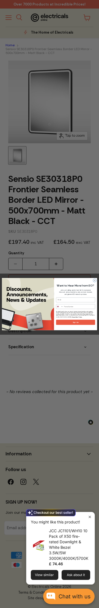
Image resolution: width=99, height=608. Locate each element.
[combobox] (59, 306)
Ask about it (76, 575)
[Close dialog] (94, 280)
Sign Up (76, 322)
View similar (44, 575)
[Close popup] (90, 517)
